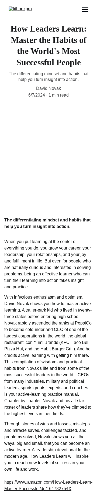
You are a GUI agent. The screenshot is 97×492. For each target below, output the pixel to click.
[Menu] (85, 9)
